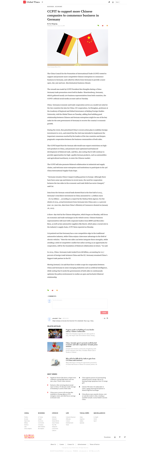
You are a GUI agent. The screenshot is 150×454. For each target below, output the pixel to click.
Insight (40, 419)
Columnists (55, 428)
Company (40, 424)
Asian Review (55, 423)
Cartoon (54, 430)
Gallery (81, 421)
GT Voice (40, 417)
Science (26, 424)
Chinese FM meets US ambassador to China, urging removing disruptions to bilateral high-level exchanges (93, 388)
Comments (41, 423)
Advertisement (82, 444)
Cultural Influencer (70, 417)
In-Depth (96, 417)
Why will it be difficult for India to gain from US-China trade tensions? (80, 359)
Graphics (82, 419)
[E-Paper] (109, 2)
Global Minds (55, 421)
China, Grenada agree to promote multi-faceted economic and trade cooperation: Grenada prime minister (82, 344)
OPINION (55, 413)
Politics (26, 417)
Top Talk (54, 424)
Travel (67, 424)
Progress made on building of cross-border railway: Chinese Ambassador (80, 330)
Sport (95, 421)
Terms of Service (94, 444)
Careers (62, 444)
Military (26, 423)
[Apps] (112, 2)
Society (26, 419)
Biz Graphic (41, 428)
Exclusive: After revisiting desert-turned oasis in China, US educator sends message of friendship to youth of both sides (63, 386)
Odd (25, 426)
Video (81, 417)
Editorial (54, 417)
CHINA (26, 413)
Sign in (117, 2)
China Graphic (28, 428)
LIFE (67, 413)
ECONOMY (58, 6)
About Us (53, 444)
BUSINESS (50, 6)
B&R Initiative (41, 426)
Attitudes (68, 419)
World (95, 419)
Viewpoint (54, 426)
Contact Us (71, 444)
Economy (40, 421)
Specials (82, 423)
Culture (68, 421)
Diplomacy (27, 421)
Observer (54, 419)
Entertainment (69, 423)
